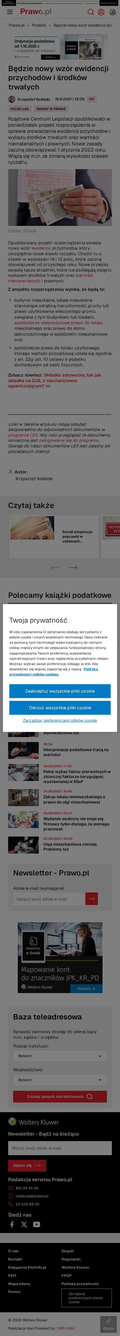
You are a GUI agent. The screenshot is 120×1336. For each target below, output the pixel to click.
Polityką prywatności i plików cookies (53, 672)
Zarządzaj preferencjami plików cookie (60, 720)
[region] (60, 668)
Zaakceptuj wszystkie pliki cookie (60, 691)
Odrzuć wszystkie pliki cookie (60, 707)
